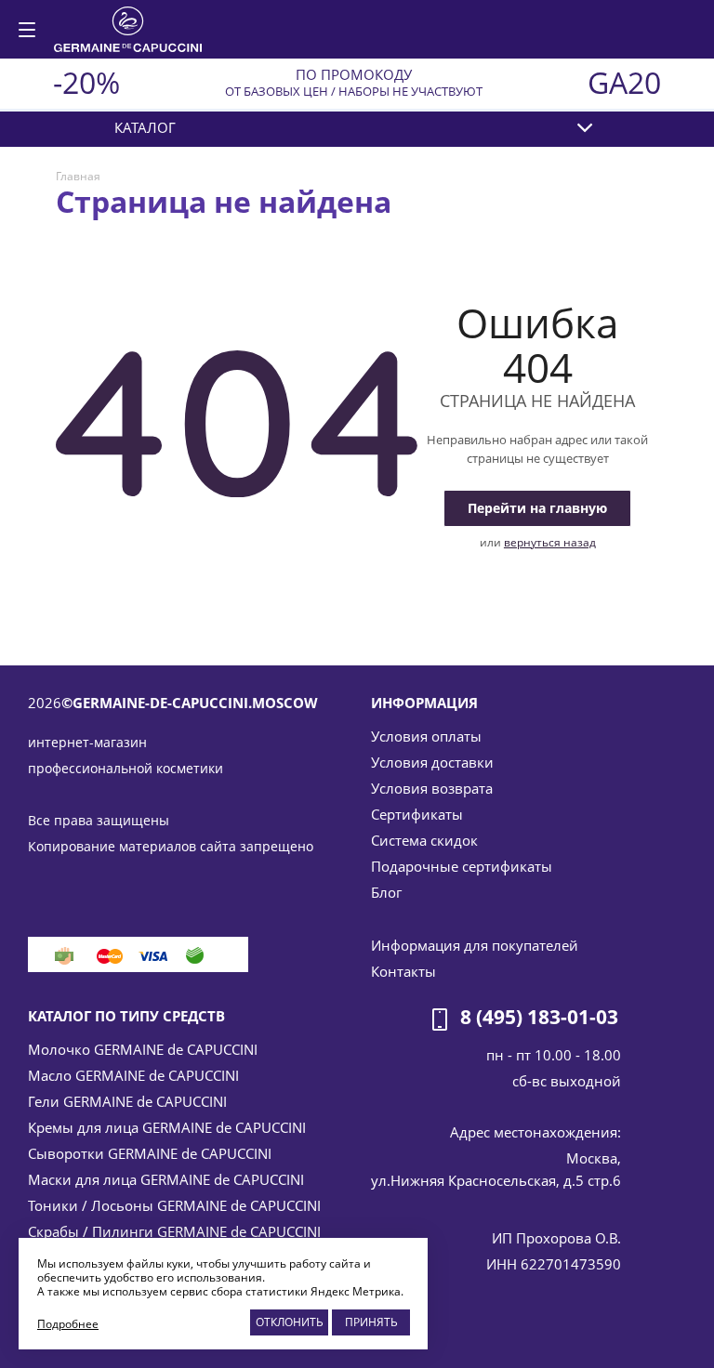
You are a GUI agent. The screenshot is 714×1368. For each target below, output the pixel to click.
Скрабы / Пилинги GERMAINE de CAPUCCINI (174, 1231)
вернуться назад (550, 542)
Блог (386, 892)
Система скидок (424, 840)
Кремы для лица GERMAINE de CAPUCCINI (167, 1127)
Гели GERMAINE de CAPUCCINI (127, 1101)
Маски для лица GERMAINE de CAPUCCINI (166, 1179)
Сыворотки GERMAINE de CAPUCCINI (149, 1153)
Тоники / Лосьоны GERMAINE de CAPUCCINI (174, 1205)
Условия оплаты (426, 736)
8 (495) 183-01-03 (539, 1018)
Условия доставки (432, 762)
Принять (371, 1322)
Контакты (403, 971)
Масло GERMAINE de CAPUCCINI (133, 1075)
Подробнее (68, 1324)
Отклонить (290, 1322)
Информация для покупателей (474, 945)
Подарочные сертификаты (461, 866)
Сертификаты (417, 814)
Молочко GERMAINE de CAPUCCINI (143, 1049)
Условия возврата (432, 788)
